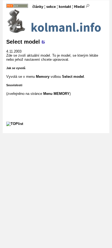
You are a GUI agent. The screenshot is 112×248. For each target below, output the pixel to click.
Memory (42, 77)
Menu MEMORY (56, 94)
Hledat (80, 7)
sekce (51, 7)
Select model (23, 42)
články (37, 7)
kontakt (65, 7)
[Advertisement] (59, 102)
